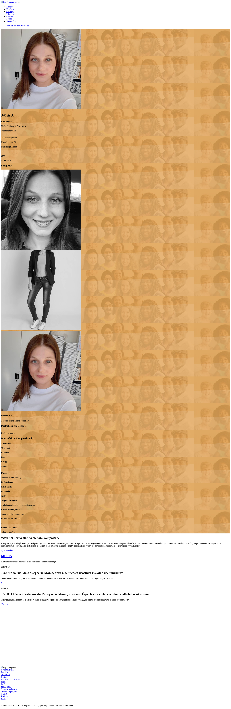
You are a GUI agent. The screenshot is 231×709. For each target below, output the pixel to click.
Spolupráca (11, 21)
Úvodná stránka (7, 670)
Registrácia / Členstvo (10, 679)
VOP (3, 699)
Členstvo (10, 16)
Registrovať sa (22, 26)
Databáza (10, 9)
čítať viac (5, 583)
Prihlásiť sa (11, 26)
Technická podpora (9, 691)
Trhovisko (10, 14)
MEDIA (6, 556)
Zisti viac (5, 696)
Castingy (10, 11)
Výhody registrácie (9, 689)
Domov (9, 7)
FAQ (3, 684)
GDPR (4, 694)
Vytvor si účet (7, 550)
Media (9, 19)
